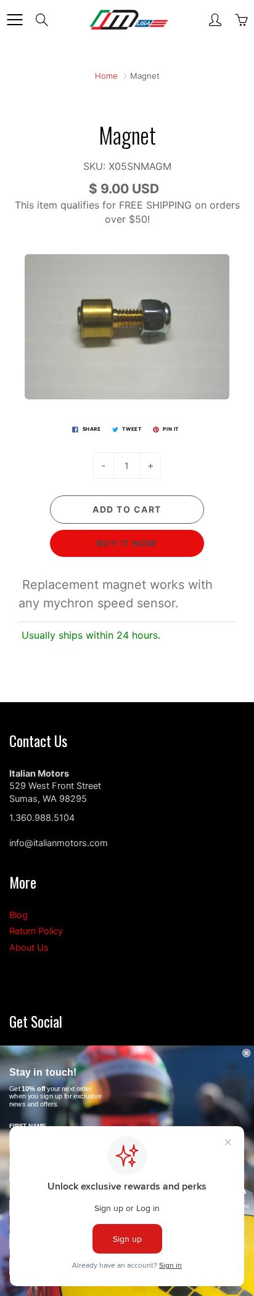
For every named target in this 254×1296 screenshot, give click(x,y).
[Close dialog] (246, 1053)
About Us (29, 947)
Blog (18, 915)
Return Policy (36, 931)
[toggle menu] (14, 19)
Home (106, 76)
